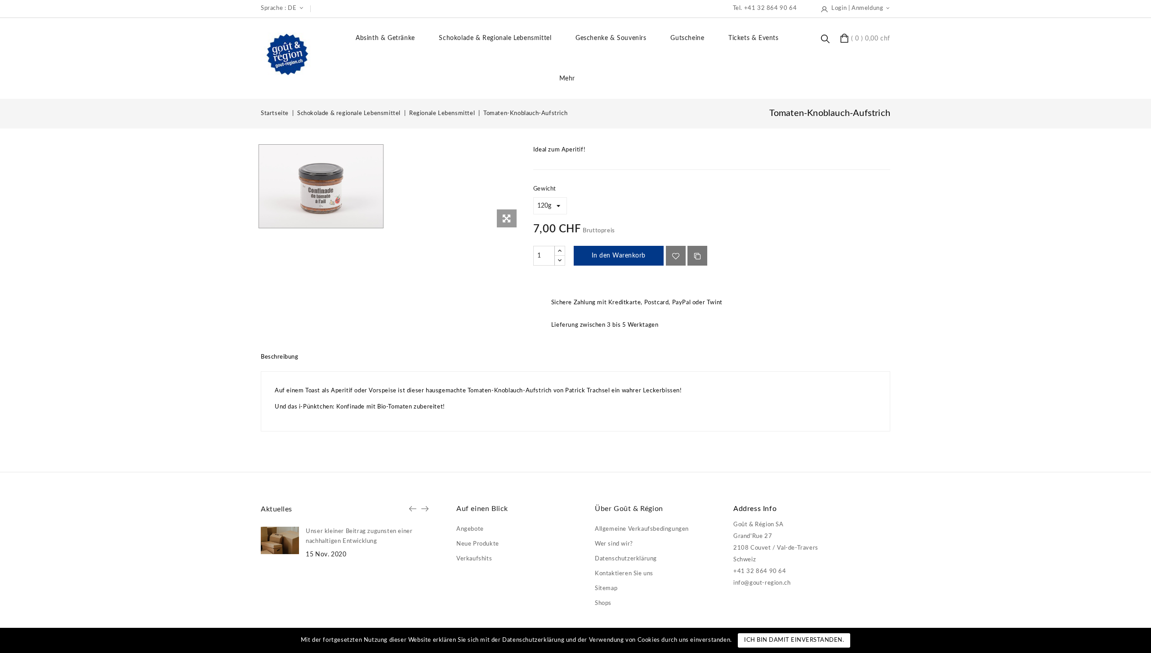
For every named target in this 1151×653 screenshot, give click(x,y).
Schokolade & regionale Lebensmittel (495, 38)
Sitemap (606, 588)
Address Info (754, 508)
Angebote (470, 529)
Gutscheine (687, 38)
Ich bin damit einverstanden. (794, 640)
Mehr (567, 79)
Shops (603, 603)
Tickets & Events (753, 38)
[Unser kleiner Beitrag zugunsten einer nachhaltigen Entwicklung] (280, 540)
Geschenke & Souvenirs (611, 38)
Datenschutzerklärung (626, 559)
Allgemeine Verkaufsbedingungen (642, 529)
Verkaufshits (474, 559)
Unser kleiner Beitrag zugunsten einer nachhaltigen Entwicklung (359, 536)
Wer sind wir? (614, 544)
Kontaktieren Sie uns (624, 574)
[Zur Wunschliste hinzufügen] (676, 256)
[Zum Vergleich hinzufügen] (697, 256)
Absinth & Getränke (385, 38)
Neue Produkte (477, 544)
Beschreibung (279, 357)
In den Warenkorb (619, 256)
